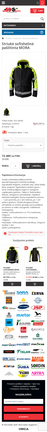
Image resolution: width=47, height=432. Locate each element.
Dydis (7, 140)
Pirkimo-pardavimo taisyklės (24, 386)
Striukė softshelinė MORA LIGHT (11, 269)
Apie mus (36, 384)
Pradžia (8, 38)
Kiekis (5, 165)
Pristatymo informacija (19, 389)
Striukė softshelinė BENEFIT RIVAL (32, 269)
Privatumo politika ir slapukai (18, 384)
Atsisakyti (23, 417)
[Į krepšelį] (12, 284)
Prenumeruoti (23, 409)
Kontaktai (35, 389)
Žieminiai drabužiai (30, 38)
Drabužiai (17, 38)
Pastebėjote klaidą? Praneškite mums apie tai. (25, 233)
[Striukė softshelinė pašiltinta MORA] (23, 78)
